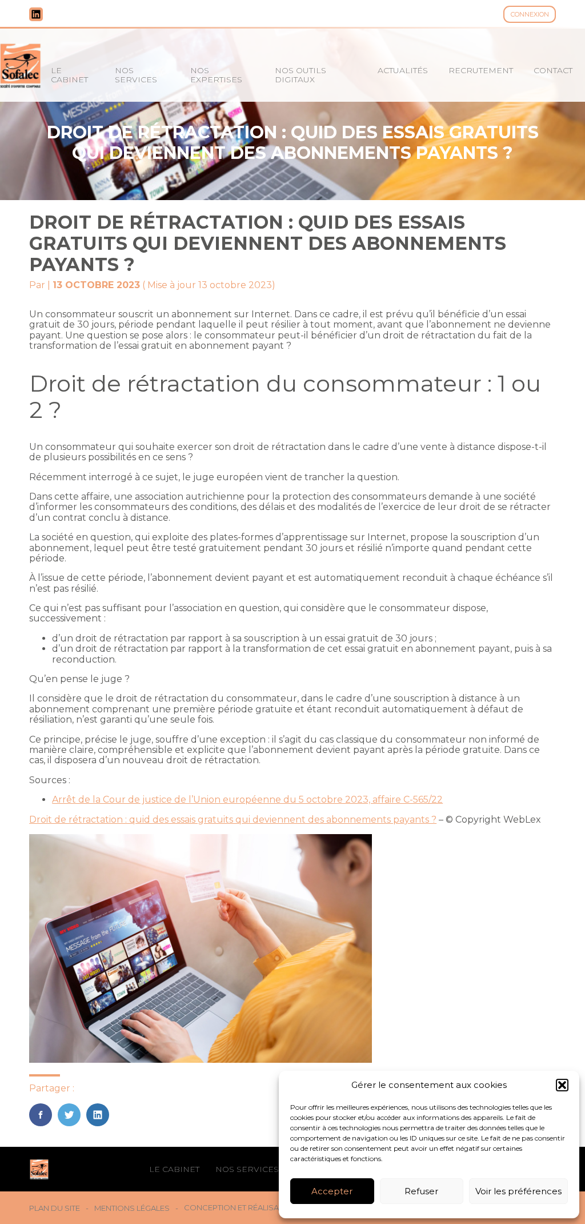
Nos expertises (216, 75)
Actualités (403, 70)
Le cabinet (69, 75)
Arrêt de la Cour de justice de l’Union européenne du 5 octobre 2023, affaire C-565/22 (247, 799)
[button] (562, 1085)
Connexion (530, 14)
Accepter (331, 1191)
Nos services (136, 75)
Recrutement (480, 70)
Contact (553, 70)
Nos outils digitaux (300, 75)
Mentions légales (132, 1208)
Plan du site (54, 1208)
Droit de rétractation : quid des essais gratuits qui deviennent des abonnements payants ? (232, 819)
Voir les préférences (518, 1191)
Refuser (421, 1191)
